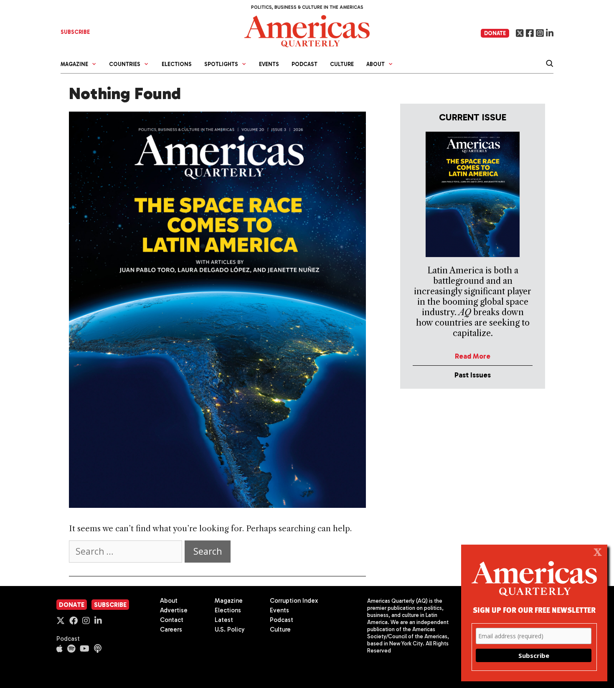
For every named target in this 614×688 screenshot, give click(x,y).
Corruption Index (294, 600)
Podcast (304, 64)
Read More (472, 356)
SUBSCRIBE (75, 32)
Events (269, 64)
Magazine (229, 600)
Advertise (174, 610)
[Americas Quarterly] (307, 30)
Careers (171, 629)
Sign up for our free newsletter (534, 609)
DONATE (495, 33)
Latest (224, 620)
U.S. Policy (230, 629)
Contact (171, 620)
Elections (177, 64)
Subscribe (110, 605)
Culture (342, 64)
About (169, 600)
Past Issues (472, 375)
